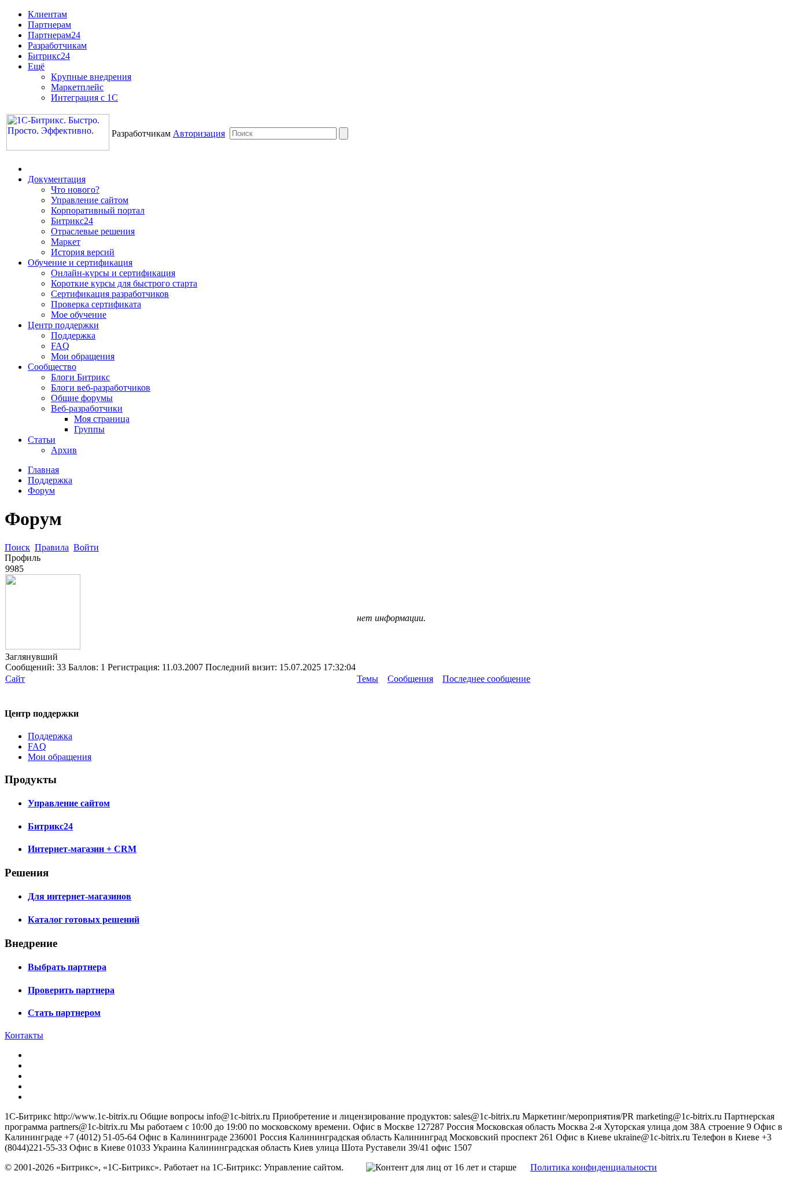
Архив (64, 450)
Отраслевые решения (93, 231)
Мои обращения (83, 356)
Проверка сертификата (96, 304)
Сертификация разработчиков (110, 294)
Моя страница (102, 419)
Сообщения (410, 679)
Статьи (42, 440)
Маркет (65, 242)
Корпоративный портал (98, 210)
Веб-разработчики (87, 408)
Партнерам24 (54, 35)
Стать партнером (64, 1013)
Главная (43, 470)
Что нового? (75, 189)
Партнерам (49, 25)
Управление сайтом (89, 200)
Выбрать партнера (67, 967)
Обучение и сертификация (80, 262)
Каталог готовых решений (83, 919)
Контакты (24, 1035)
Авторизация (199, 133)
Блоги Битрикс (80, 377)
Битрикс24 (49, 56)
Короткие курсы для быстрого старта (124, 283)
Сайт (15, 679)
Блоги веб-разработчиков (100, 387)
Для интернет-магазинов (79, 896)
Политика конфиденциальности (593, 1167)
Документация (57, 179)
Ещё (36, 66)
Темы (367, 679)
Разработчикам (57, 45)
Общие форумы (82, 398)
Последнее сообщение (486, 679)
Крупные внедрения (91, 77)
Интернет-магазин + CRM (82, 849)
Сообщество (52, 367)
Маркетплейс (77, 87)
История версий (83, 252)
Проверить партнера (71, 990)
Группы (89, 429)
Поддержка (73, 335)
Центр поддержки (63, 325)
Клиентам (47, 14)
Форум (41, 490)
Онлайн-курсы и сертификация (113, 273)
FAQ (60, 346)
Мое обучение (78, 315)
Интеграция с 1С (84, 97)
